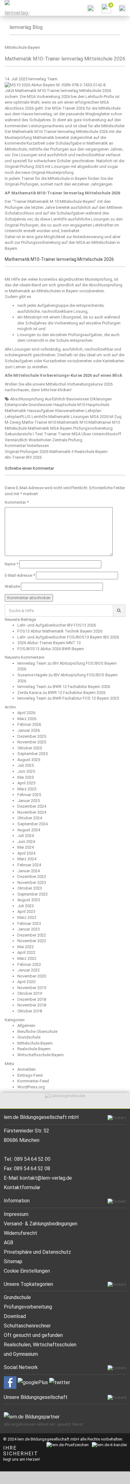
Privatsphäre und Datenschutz (37, 1252)
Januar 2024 (28, 870)
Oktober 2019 (29, 993)
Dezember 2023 (31, 876)
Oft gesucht (17, 1335)
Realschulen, (18, 1345)
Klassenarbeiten (70, 410)
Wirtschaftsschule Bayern (40, 1054)
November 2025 (31, 742)
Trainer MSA (69, 434)
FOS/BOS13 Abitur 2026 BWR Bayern (50, 648)
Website (12, 586)
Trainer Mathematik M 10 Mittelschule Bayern (54, 201)
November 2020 (31, 976)
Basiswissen (77, 399)
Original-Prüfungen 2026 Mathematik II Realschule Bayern (56, 451)
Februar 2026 (29, 724)
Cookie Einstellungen (27, 1271)
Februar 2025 (29, 794)
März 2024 (26, 859)
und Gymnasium (21, 1354)
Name (11, 564)
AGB (8, 1243)
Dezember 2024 (31, 806)
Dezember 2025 (31, 736)
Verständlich (16, 440)
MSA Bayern (61, 428)
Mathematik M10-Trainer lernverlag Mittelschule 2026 (65, 59)
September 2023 (32, 894)
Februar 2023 (29, 923)
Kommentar (17, 502)
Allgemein (26, 1025)
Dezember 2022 (31, 935)
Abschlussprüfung (27, 399)
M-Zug (115, 416)
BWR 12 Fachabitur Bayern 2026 (81, 686)
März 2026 (26, 718)
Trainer (50, 434)
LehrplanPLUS (18, 416)
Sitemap (13, 1261)
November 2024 (31, 812)
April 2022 (26, 952)
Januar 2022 (28, 970)
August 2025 (28, 759)
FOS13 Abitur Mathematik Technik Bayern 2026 (59, 631)
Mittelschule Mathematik (27, 428)
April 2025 (26, 783)
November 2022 (31, 940)
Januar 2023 (28, 929)
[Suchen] (119, 610)
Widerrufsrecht (20, 1233)
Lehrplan (93, 410)
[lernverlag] (16, 8)
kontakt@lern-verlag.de (46, 1178)
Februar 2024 (29, 864)
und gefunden (47, 1335)
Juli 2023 (25, 905)
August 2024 (28, 830)
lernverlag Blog (26, 27)
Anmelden (26, 1069)
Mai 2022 (25, 946)
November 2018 (31, 1005)
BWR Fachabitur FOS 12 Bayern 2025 (86, 698)
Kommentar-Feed (33, 1081)
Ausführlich (55, 399)
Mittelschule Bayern (22, 47)
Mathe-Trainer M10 (39, 422)
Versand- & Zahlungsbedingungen (40, 1224)
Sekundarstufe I (19, 434)
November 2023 (31, 882)
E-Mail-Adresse (20, 575)
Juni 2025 (26, 771)
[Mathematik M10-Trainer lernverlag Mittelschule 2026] (55, 84)
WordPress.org (31, 1087)
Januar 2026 (28, 730)
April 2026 (26, 712)
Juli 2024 (25, 835)
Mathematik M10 (72, 422)
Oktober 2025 (29, 748)
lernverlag (43, 114)
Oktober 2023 (29, 888)
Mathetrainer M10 (104, 422)
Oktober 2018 (29, 1011)
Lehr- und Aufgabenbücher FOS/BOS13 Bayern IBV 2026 (68, 637)
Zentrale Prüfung (67, 440)
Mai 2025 (25, 777)
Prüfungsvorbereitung (93, 428)
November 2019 (31, 987)
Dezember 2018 (31, 999)
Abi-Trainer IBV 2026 (23, 457)
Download (15, 1316)
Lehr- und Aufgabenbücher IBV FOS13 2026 (56, 625)
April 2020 (26, 981)
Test (39, 434)
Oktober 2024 (29, 818)
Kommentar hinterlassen (27, 445)
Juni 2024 (26, 841)
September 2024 (32, 824)
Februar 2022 (29, 964)
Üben (86, 434)
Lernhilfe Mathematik (51, 416)
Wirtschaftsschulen (54, 1345)
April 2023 (26, 911)
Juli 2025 (25, 765)
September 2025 (32, 753)
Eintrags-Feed (30, 1075)
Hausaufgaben (40, 410)
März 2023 (26, 917)
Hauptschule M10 (69, 404)
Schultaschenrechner (27, 1326)
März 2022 (26, 958)
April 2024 (26, 853)
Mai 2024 (25, 847)
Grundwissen (40, 404)
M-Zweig (13, 422)
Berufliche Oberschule (37, 1031)
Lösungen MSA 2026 (90, 416)
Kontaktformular (22, 1187)
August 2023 (28, 899)
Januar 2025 (28, 800)
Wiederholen (39, 440)
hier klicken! (61, 389)
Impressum (16, 1214)
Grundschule (28, 1037)
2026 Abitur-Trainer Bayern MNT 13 (49, 642)
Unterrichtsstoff (106, 434)
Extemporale (16, 404)
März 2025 (26, 789)
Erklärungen (101, 399)
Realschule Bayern (33, 1048)
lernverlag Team (42, 79)
